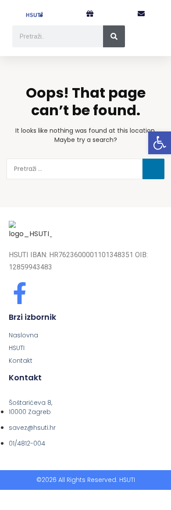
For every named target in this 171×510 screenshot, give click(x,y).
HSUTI (17, 348)
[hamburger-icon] (150, 39)
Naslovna (23, 335)
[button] (141, 14)
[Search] (114, 36)
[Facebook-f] (20, 293)
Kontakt (20, 360)
